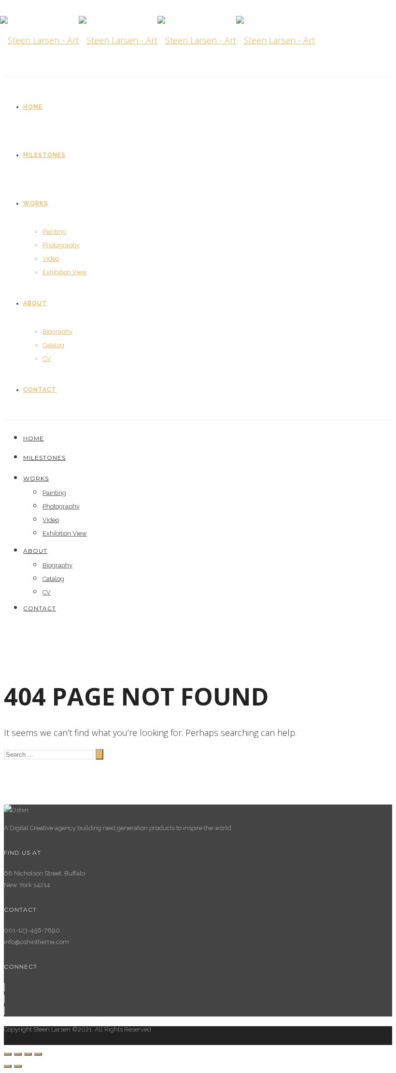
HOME (32, 106)
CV (46, 358)
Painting (54, 231)
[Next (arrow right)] (18, 1066)
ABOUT (35, 303)
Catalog (53, 345)
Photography (61, 245)
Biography (57, 331)
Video (50, 258)
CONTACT (40, 389)
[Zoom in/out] (38, 1054)
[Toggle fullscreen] (28, 1054)
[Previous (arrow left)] (8, 1066)
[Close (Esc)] (8, 1054)
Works (35, 203)
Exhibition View (64, 272)
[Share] (18, 1054)
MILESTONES (44, 155)
